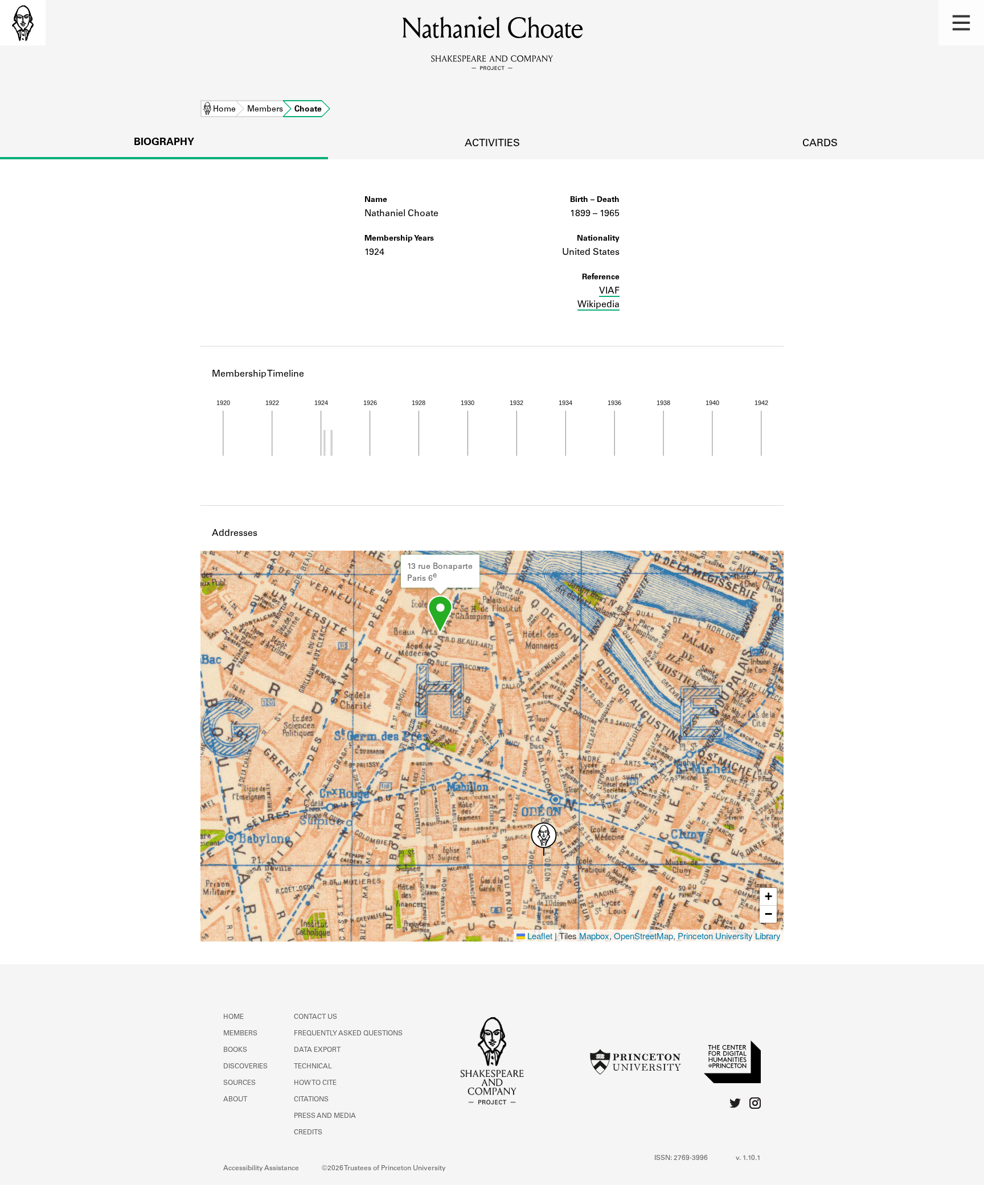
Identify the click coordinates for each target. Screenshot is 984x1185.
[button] (961, 23)
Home (224, 110)
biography (164, 143)
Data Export (317, 1050)
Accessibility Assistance (261, 1168)
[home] (23, 23)
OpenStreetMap (643, 936)
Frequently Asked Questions (348, 1033)
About (235, 1099)
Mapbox (594, 936)
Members (265, 110)
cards (820, 144)
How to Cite (315, 1083)
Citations (311, 1099)
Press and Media (325, 1116)
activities (492, 144)
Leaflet (538, 936)
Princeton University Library (729, 936)
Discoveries (245, 1066)
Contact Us (315, 1017)
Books (235, 1050)
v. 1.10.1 (748, 1158)
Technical (313, 1066)
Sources (239, 1083)
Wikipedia (598, 304)
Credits (308, 1132)
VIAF (609, 291)
